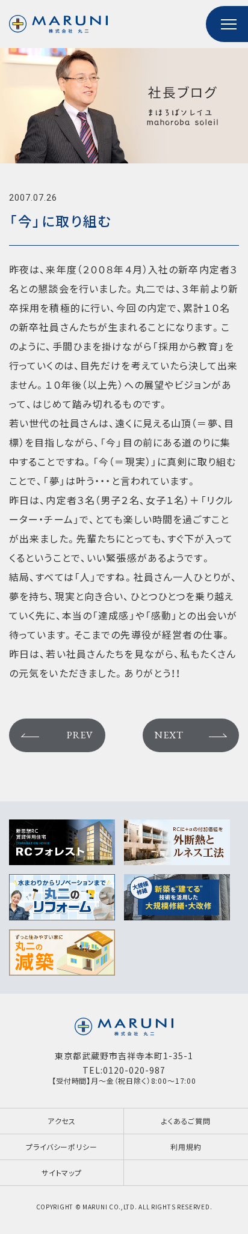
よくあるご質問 (186, 1121)
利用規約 (185, 1146)
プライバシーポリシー (61, 1146)
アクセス (62, 1121)
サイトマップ (62, 1172)
